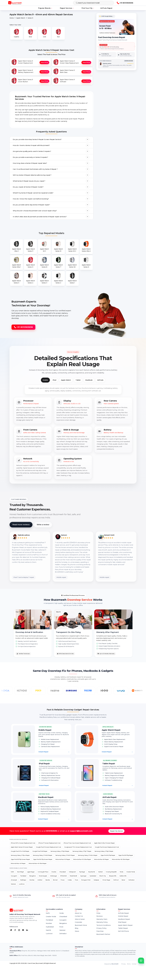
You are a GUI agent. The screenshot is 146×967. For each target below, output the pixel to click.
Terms (129, 964)
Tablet (78, 380)
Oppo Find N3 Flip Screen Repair (20, 859)
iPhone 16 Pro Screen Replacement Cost (23, 843)
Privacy (123, 964)
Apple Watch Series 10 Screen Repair (22, 847)
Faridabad (23, 876)
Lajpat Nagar (31, 872)
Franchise (99, 931)
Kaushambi (91, 872)
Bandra (48, 880)
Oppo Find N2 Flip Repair (108, 855)
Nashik (48, 930)
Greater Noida (130, 872)
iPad (54, 380)
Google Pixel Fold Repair (39, 851)
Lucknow (22, 884)
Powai (62, 880)
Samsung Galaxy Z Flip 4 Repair (20, 855)
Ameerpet (14, 880)
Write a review (43, 525)
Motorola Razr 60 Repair (101, 859)
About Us (78, 913)
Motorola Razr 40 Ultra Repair (37, 863)
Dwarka (54, 872)
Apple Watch (20, 18)
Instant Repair (54, 752)
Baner (123, 880)
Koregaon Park (85, 880)
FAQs (98, 913)
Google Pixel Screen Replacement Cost (107, 847)
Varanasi (13, 884)
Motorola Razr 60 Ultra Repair (121, 859)
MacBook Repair (124, 919)
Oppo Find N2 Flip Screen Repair (42, 859)
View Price (44, 62)
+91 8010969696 (24, 327)
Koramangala (43, 876)
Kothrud (116, 880)
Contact (134, 964)
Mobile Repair (123, 916)
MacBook (88, 380)
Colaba (70, 880)
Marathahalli (73, 876)
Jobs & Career (80, 919)
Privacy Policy (101, 928)
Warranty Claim (101, 919)
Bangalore (32, 876)
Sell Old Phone (123, 931)
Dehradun (132, 880)
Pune (76, 880)
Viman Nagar (106, 880)
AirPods (100, 380)
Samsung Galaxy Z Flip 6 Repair (60, 851)
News (77, 931)
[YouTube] (23, 930)
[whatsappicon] (141, 961)
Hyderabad (93, 876)
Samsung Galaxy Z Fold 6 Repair (42, 855)
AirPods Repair (106, 8)
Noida (121, 872)
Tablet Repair (123, 928)
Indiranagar (53, 876)
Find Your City (87, 8)
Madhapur (23, 880)
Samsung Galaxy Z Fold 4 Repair (87, 855)
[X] (11, 930)
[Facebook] (15, 930)
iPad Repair (122, 922)
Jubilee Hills (122, 876)
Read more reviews (21, 525)
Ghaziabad (62, 872)
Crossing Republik (111, 872)
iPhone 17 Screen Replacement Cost (49, 843)
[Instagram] (19, 930)
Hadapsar (96, 880)
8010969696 (51, 831)
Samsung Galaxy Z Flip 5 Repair (104, 851)
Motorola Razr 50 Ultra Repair (82, 859)
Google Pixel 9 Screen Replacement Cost (48, 847)
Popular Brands (44, 8)
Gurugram (14, 876)
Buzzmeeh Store (81, 925)
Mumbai (31, 880)
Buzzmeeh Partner (103, 934)
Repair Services (66, 8)
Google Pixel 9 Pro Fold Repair (20, 851)
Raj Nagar (82, 872)
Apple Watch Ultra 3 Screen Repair (104, 843)
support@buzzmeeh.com (81, 831)
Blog (76, 928)
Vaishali (100, 872)
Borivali (55, 880)
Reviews (99, 916)
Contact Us (79, 916)
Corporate (78, 922)
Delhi (12, 872)
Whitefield (63, 876)
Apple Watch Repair (125, 925)
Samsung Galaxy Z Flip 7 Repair (82, 851)
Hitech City (102, 876)
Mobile (45, 380)
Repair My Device (116, 831)
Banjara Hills (112, 876)
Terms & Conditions (103, 925)
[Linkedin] (27, 930)
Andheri (40, 880)
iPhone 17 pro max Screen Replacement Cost (77, 843)
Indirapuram (72, 872)
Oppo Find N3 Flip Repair (125, 855)
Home (12, 18)
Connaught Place (43, 872)
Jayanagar (83, 876)
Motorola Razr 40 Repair (18, 863)
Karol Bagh (20, 872)
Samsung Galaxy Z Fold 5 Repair (65, 855)
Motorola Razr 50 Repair (63, 859)
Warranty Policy (102, 922)
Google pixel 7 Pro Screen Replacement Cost (78, 847)
